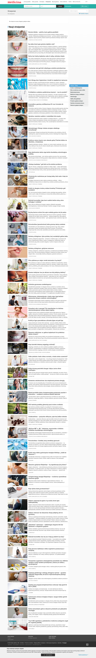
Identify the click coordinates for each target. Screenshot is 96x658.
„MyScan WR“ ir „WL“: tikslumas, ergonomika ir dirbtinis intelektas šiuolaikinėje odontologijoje (45, 429)
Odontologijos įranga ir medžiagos (38, 160)
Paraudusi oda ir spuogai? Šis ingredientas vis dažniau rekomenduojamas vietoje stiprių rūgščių (45, 309)
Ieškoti (60, 6)
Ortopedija (32, 172)
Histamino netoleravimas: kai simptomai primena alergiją (46, 380)
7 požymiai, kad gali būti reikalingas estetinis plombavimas (47, 68)
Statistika (59, 642)
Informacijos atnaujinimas (51, 642)
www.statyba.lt (16, 644)
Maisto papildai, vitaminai (35, 124)
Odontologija (73, 96)
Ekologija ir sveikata (34, 208)
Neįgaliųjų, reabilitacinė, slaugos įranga (39, 352)
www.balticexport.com (37, 644)
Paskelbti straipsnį (84, 13)
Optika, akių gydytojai (75, 98)
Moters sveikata (33, 580)
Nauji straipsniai (17, 27)
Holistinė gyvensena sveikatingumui (39, 284)
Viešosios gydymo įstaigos (76, 105)
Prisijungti (64, 642)
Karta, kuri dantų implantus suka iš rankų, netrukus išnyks (46, 56)
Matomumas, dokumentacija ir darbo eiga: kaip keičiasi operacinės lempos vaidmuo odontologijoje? (45, 297)
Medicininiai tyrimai (75, 92)
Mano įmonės (76, 1)
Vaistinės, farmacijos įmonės (77, 103)
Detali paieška (68, 6)
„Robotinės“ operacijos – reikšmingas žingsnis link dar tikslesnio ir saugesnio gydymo (45, 525)
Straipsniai (48, 1)
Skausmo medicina (33, 616)
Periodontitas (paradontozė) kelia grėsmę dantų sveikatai (46, 224)
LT (86, 1)
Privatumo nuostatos (29, 642)
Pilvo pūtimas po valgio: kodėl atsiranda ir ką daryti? (44, 260)
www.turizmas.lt (28, 644)
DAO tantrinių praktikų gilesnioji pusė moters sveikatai (45, 404)
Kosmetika (31, 376)
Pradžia (9, 638)
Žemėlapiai (41, 1)
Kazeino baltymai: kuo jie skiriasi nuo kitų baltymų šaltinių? (46, 272)
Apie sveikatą (32, 412)
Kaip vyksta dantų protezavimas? (38, 489)
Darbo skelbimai (63, 1)
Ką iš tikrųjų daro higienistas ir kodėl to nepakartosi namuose (47, 80)
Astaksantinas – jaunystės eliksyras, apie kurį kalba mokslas (47, 416)
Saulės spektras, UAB (15, 642)
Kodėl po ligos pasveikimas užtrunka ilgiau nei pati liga (45, 320)
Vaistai (69, 1)
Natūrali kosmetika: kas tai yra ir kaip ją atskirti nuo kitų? (46, 537)
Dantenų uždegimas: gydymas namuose (41, 248)
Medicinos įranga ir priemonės (36, 604)
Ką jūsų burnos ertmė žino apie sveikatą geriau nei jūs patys (47, 212)
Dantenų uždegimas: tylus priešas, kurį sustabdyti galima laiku (48, 236)
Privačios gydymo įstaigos (76, 101)
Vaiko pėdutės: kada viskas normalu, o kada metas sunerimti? (48, 356)
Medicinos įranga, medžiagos (77, 94)
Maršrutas (35, 638)
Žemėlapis (85, 6)
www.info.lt (10, 644)
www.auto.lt (22, 644)
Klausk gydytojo (55, 1)
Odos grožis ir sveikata (35, 136)
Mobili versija (52, 638)
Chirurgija (31, 532)
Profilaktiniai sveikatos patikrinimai (38, 100)
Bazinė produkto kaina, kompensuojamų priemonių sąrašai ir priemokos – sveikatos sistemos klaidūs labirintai (47, 393)
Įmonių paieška (27, 1)
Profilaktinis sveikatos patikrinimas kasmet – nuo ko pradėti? (47, 92)
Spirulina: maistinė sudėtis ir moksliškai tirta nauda (44, 116)
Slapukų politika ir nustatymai (39, 642)
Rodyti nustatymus (83, 654)
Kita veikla (31, 628)
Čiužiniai (31, 592)
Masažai (31, 460)
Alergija (31, 388)
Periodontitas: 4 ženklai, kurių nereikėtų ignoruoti (43, 440)
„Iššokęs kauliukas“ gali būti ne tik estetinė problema (45, 164)
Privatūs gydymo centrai (35, 40)
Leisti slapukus (48, 654)
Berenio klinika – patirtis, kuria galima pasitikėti (43, 32)
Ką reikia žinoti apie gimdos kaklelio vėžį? (41, 44)
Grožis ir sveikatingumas (76, 87)
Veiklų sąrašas (35, 1)
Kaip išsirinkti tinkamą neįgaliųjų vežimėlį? (41, 344)
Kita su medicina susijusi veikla (77, 90)
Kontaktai (22, 642)
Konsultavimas (33, 400)
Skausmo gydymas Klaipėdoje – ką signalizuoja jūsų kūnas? (47, 464)
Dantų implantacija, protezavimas (38, 64)
